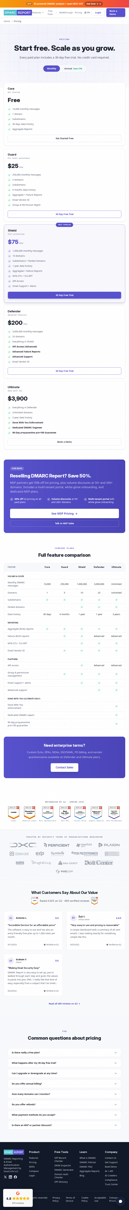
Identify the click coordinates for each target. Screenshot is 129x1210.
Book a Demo (113, 12)
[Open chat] (120, 1201)
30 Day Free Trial (64, 214)
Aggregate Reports (90, 1171)
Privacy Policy (56, 1199)
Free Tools (50, 12)
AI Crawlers (111, 1175)
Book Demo (111, 1166)
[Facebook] (15, 1177)
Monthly (51, 68)
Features (36, 12)
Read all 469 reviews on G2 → (64, 1003)
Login (98, 12)
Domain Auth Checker (61, 1176)
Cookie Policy (84, 1199)
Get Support (111, 1162)
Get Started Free (64, 138)
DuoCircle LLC (11, 1171)
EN (88, 12)
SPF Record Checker (60, 1159)
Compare (34, 1171)
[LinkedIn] (10, 1177)
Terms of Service (70, 1199)
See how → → (94, 3)
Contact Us (110, 1157)
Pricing (78, 12)
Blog (82, 1175)
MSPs (32, 1166)
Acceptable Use (100, 1199)
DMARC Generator (64, 1169)
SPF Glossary (61, 1181)
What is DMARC (88, 1157)
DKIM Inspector (62, 1165)
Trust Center (111, 1184)
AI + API (109, 1171)
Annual (73, 68)
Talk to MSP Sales (64, 523)
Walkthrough (66, 12)
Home (7, 21)
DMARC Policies (88, 1162)
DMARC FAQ (86, 1166)
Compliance (111, 1179)
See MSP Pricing (64, 513)
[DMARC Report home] (18, 12)
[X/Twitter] (5, 1177)
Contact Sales (64, 767)
